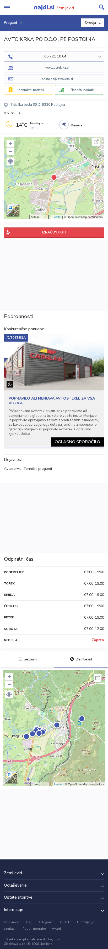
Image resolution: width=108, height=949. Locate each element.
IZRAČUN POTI (54, 232)
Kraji (29, 922)
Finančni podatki (82, 90)
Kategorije (46, 922)
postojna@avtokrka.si (57, 79)
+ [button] (10, 143)
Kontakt (65, 922)
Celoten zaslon (96, 142)
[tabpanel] (54, 390)
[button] (10, 161)
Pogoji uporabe (34, 929)
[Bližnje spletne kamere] (64, 124)
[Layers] (13, 210)
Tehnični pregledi (37, 468)
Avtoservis (12, 468)
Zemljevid (84, 659)
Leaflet (57, 217)
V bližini (9, 113)
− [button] (10, 151)
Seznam (30, 659)
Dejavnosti (12, 922)
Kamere (76, 125)
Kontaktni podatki (31, 90)
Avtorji (57, 929)
